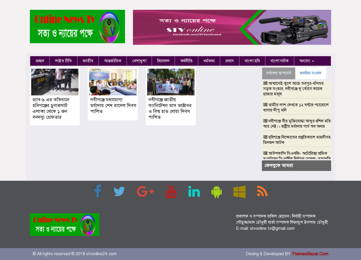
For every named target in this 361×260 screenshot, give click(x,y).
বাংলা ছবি (252, 61)
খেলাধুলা (139, 61)
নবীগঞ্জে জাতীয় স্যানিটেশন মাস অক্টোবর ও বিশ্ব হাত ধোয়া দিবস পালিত (170, 108)
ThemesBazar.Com (310, 254)
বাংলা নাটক (280, 61)
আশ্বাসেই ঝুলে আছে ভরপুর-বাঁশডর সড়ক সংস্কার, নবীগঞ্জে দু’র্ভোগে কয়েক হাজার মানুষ (293, 89)
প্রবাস (229, 61)
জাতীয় (88, 61)
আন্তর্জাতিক (112, 61)
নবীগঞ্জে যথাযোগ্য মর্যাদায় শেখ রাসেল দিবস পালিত (113, 105)
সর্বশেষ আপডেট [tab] (278, 73)
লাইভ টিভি (63, 61)
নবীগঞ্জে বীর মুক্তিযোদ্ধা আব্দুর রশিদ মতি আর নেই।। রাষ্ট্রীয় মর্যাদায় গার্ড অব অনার (297, 123)
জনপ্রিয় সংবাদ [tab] (310, 73)
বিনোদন (163, 61)
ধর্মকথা (209, 61)
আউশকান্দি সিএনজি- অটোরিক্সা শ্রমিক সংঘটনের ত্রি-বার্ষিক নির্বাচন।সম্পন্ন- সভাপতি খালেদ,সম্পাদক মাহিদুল (297, 159)
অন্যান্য (305, 61)
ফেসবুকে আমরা (279, 165)
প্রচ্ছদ (40, 61)
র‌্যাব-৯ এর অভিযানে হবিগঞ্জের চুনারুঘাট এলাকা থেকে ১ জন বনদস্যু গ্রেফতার (51, 108)
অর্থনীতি (186, 61)
